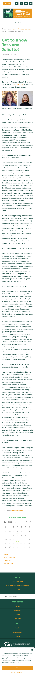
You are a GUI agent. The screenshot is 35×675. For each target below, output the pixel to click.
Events (17, 606)
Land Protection (9, 557)
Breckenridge (17, 632)
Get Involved (8, 563)
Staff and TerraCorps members (17, 586)
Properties (7, 560)
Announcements (17, 511)
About (6, 554)
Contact (17, 590)
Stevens (17, 636)
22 (17, 543)
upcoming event (17, 85)
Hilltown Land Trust (17, 14)
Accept (18, 668)
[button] (32, 650)
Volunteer (17, 610)
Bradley (18, 628)
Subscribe (17, 619)
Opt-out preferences (16, 672)
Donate (7, 3)
